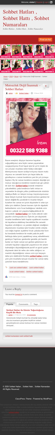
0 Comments (31, 315)
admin (11, 93)
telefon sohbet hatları (35, 272)
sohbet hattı (10, 356)
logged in (18, 294)
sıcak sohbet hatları (17, 272)
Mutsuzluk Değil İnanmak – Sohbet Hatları (22, 87)
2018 (11, 76)
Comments (23, 304)
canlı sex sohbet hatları (18, 268)
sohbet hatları (15, 360)
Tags (36, 304)
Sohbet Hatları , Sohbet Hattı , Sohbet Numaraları (26, 18)
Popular (9, 304)
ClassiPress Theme (23, 399)
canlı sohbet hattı (26, 336)
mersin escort (26, 374)
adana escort (11, 353)
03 (21, 76)
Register (39, 2)
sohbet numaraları (12, 336)
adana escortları (24, 353)
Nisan (16, 76)
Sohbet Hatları (24, 93)
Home (6, 76)
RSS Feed (51, 2)
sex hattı (33, 378)
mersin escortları (12, 374)
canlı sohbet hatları (36, 268)
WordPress (47, 399)
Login (46, 2)
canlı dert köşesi (33, 367)
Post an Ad (45, 39)
